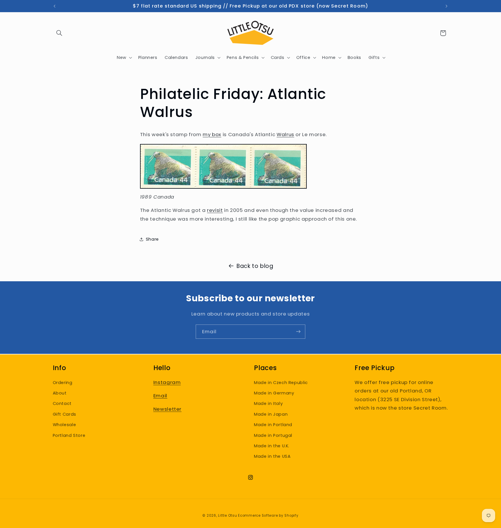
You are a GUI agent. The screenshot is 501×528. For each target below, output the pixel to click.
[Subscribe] (298, 332)
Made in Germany (274, 393)
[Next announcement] (446, 6)
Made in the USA (272, 456)
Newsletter (167, 409)
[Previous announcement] (54, 6)
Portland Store (69, 435)
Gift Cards (64, 414)
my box (212, 134)
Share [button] (152, 239)
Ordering (62, 382)
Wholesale (64, 425)
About (60, 393)
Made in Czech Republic (281, 382)
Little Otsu (227, 515)
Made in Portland (273, 425)
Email (160, 395)
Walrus (285, 134)
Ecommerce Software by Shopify (268, 515)
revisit (215, 210)
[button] (59, 33)
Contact (62, 403)
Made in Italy (268, 403)
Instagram (167, 382)
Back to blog (255, 266)
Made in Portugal (273, 435)
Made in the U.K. (271, 446)
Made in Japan (271, 414)
